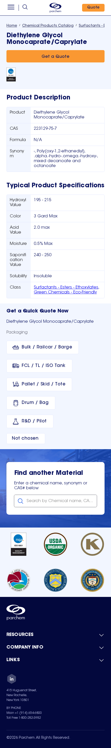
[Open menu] (10, 8)
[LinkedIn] (11, 680)
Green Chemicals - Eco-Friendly (65, 292)
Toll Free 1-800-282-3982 (23, 717)
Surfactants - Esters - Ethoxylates (66, 287)
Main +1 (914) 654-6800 (24, 713)
